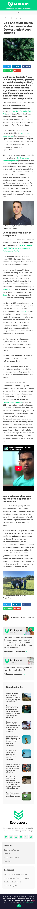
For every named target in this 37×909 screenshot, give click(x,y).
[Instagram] (11, 837)
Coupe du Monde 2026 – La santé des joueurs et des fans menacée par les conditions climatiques (13, 740)
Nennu (5, 295)
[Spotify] (31, 837)
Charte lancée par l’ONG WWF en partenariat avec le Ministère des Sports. (17, 248)
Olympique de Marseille (12, 402)
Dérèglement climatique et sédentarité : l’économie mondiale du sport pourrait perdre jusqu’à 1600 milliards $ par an (13, 782)
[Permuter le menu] (18, 13)
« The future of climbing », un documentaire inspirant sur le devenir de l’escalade (11, 755)
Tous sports (20, 18)
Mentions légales (27, 903)
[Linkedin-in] (6, 837)
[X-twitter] (16, 837)
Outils (14, 18)
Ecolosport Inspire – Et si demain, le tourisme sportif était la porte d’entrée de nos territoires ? (13, 697)
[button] (7, 66)
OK (19, 906)
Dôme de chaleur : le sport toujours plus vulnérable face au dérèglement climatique (13, 768)
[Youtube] (21, 837)
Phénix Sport (8, 289)
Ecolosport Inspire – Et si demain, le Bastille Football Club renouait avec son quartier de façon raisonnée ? (13, 726)
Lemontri (23, 311)
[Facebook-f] (26, 837)
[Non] (33, 901)
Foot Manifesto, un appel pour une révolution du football (13, 795)
